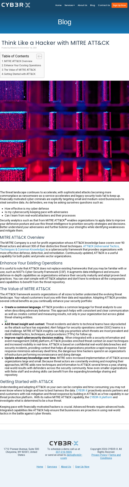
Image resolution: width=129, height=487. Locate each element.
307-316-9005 (64, 452)
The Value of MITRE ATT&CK (20, 69)
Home (58, 5)
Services (68, 5)
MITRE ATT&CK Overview (18, 61)
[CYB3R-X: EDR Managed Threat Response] (16, 5)
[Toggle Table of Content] (37, 56)
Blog (92, 5)
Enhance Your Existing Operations (22, 65)
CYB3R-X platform (101, 397)
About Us (82, 5)
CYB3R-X (81, 390)
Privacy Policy (99, 454)
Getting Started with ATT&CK (19, 74)
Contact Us (104, 5)
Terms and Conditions (110, 456)
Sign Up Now (119, 5)
